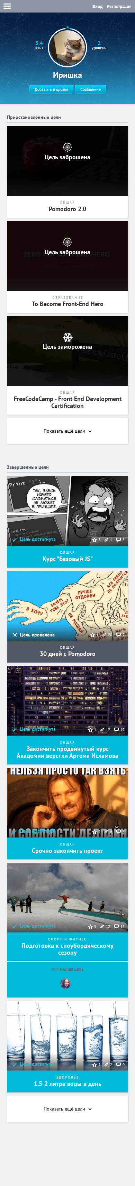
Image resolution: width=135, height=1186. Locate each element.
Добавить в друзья (51, 89)
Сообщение (90, 89)
